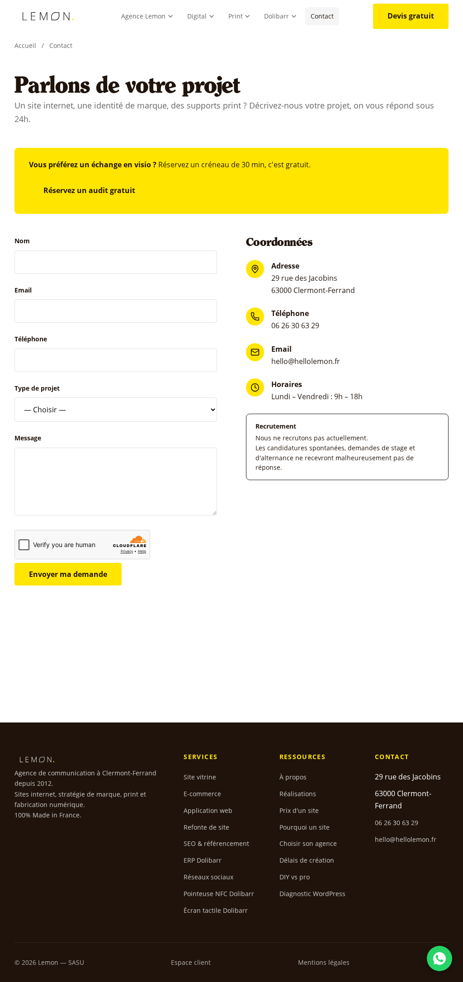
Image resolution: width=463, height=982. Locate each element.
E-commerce (202, 793)
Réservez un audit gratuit (89, 190)
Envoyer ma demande (68, 574)
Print (235, 16)
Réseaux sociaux (208, 877)
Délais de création (306, 860)
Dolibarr (276, 16)
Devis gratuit (410, 16)
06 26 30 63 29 (295, 325)
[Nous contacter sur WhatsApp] (439, 958)
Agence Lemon (143, 16)
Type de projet (37, 388)
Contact (322, 16)
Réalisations (297, 793)
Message (27, 438)
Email (23, 290)
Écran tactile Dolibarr (216, 910)
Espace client (191, 962)
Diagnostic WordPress (312, 893)
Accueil (25, 45)
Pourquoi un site (304, 827)
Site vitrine (200, 777)
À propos (293, 777)
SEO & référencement (216, 843)
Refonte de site (206, 827)
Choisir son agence (308, 843)
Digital (197, 16)
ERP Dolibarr (203, 860)
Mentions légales (324, 962)
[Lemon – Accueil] (48, 16)
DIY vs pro (294, 877)
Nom (22, 240)
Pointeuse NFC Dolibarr (219, 893)
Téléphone (30, 339)
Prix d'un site (299, 810)
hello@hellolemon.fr (305, 361)
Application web (208, 810)
